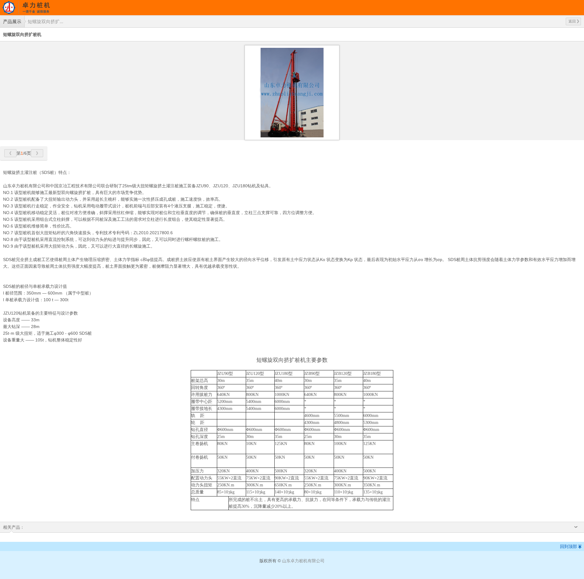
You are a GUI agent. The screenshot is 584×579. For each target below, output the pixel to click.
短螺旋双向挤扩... (45, 21)
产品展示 (12, 21)
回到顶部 (568, 546)
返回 (572, 21)
